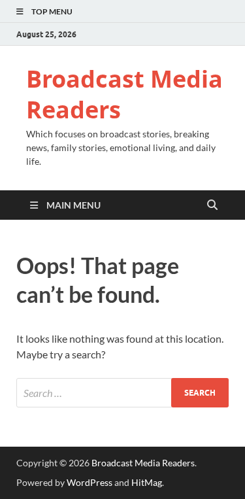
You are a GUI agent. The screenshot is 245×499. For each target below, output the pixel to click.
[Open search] (212, 205)
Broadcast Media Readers (124, 94)
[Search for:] (122, 392)
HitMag (146, 482)
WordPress (89, 482)
